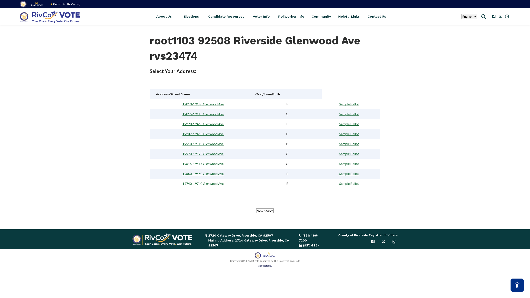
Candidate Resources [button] (226, 16)
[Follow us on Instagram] (507, 16)
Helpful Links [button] (349, 16)
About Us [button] (164, 16)
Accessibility (265, 265)
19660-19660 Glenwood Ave (203, 173)
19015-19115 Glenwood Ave (203, 114)
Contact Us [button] (376, 16)
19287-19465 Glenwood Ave (203, 134)
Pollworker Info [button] (291, 16)
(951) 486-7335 (309, 248)
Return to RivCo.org (66, 4)
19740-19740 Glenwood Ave (203, 183)
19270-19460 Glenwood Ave (203, 124)
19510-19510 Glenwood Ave (203, 144)
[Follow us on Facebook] (493, 16)
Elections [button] (191, 16)
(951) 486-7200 (308, 238)
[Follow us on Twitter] (500, 16)
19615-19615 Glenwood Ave (203, 164)
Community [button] (321, 16)
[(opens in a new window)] (31, 4)
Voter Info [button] (261, 16)
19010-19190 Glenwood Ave (203, 104)
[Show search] (484, 17)
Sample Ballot (349, 104)
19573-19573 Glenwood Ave (203, 154)
